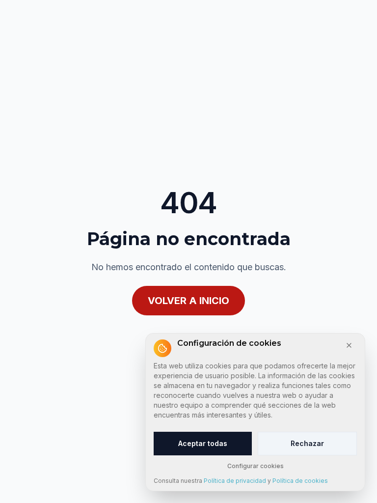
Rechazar (307, 443)
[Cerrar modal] (349, 345)
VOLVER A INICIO (188, 301)
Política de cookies (300, 480)
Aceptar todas (202, 443)
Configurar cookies (255, 466)
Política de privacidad (235, 480)
